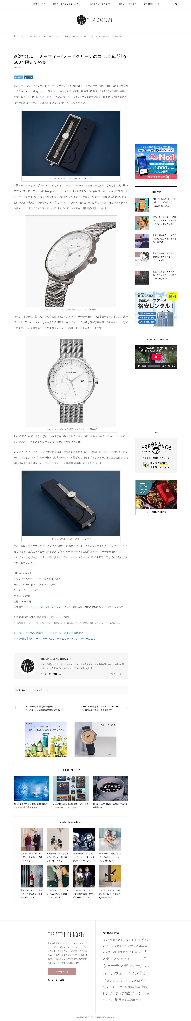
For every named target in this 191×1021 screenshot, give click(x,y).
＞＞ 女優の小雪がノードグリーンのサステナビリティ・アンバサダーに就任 (54, 638)
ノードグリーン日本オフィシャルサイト (47, 607)
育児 (138, 1000)
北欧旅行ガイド (38, 4)
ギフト (130, 952)
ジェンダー (126, 958)
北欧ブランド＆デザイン (100, 4)
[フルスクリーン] (173, 366)
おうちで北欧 (109, 940)
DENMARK (23, 690)
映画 (124, 1000)
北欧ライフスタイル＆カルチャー (67, 4)
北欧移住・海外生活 (127, 4)
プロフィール (116, 674)
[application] (156, 357)
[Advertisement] (156, 95)
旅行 (118, 999)
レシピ (132, 980)
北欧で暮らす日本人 (132, 987)
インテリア (132, 945)
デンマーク (134, 965)
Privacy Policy (62, 971)
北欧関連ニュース (152, 4)
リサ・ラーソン (121, 981)
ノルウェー (116, 973)
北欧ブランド (134, 993)
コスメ (139, 951)
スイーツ (137, 958)
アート (138, 940)
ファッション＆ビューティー (39, 690)
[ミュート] (169, 366)
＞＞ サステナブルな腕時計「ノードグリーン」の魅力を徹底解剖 (48, 632)
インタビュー (117, 945)
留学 (128, 1000)
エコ (141, 945)
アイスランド (125, 940)
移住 (132, 1000)
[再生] (139, 366)
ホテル (110, 980)
